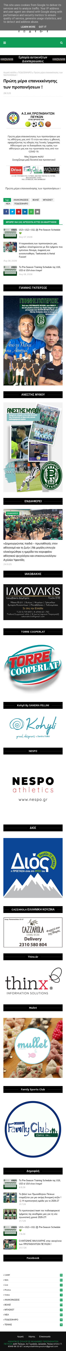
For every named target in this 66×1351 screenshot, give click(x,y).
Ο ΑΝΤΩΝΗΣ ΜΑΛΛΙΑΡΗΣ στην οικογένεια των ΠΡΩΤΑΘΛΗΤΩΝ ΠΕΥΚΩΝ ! (40, 1243)
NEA (34, 1280)
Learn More (28, 27)
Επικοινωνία (44, 1336)
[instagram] (24, 31)
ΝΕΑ (8, 203)
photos (33, 1290)
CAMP (34, 1275)
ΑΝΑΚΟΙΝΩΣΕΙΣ (21, 200)
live (33, 1285)
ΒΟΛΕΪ (36, 200)
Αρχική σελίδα (9, 72)
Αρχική (20, 1336)
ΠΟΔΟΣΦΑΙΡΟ (25, 72)
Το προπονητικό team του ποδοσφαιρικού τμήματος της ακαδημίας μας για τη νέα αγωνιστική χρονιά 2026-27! (39, 1214)
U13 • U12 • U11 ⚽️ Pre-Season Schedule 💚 (39, 231)
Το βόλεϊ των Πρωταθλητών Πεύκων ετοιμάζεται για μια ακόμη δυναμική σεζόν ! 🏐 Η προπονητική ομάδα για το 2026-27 (40, 1197)
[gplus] (41, 31)
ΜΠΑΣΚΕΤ (48, 200)
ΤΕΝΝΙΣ (33, 1324)
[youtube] (30, 31)
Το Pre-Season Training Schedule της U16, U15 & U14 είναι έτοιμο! (40, 269)
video (33, 1295)
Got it (43, 27)
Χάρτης (31, 1336)
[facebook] (18, 31)
